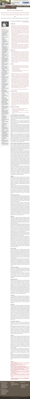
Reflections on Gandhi (5, 57)
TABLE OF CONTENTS (8, 18)
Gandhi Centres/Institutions (4, 390)
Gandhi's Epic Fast (4, 102)
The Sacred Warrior (4, 67)
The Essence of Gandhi (5, 73)
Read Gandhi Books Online (14, 383)
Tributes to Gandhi (3, 384)
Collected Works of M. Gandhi (24, 384)
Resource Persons (3, 393)
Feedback (17, 0)
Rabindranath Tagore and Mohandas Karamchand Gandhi (5, 132)
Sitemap (27, 396)
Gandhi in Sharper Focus (5, 119)
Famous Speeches (23, 387)
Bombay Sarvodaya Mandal (23, 396)
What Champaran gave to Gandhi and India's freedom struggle (5, 50)
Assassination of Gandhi (4, 383)
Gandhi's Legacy (4, 101)
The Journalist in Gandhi (5, 43)
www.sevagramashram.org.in (24, 0)
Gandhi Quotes (8, 6)
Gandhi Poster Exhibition (4, 386)
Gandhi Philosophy (19, 6)
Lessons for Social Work (5, 130)
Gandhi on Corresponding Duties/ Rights (5, 121)
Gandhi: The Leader (4, 66)
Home (14, 0)
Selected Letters (23, 386)
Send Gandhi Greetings (4, 387)
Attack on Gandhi (4, 72)
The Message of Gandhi (5, 134)
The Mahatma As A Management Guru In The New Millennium (5, 47)
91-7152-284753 (15, 5)
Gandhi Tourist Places (4, 392)
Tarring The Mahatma (5, 83)
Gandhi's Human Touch (5, 63)
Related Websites (3, 394)
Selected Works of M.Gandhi (24, 385)
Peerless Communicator (5, 76)
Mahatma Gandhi (4, 60)
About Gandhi (13, 6)
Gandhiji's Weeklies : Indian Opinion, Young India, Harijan (5, 136)
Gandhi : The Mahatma (5, 103)
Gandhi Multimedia (26, 6)
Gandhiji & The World (5, 100)
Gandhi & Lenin (4, 97)
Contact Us (19, 0)
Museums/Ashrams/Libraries (4, 391)
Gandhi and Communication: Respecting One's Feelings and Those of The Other (5, 41)
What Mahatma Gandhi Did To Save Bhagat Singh (5, 141)
